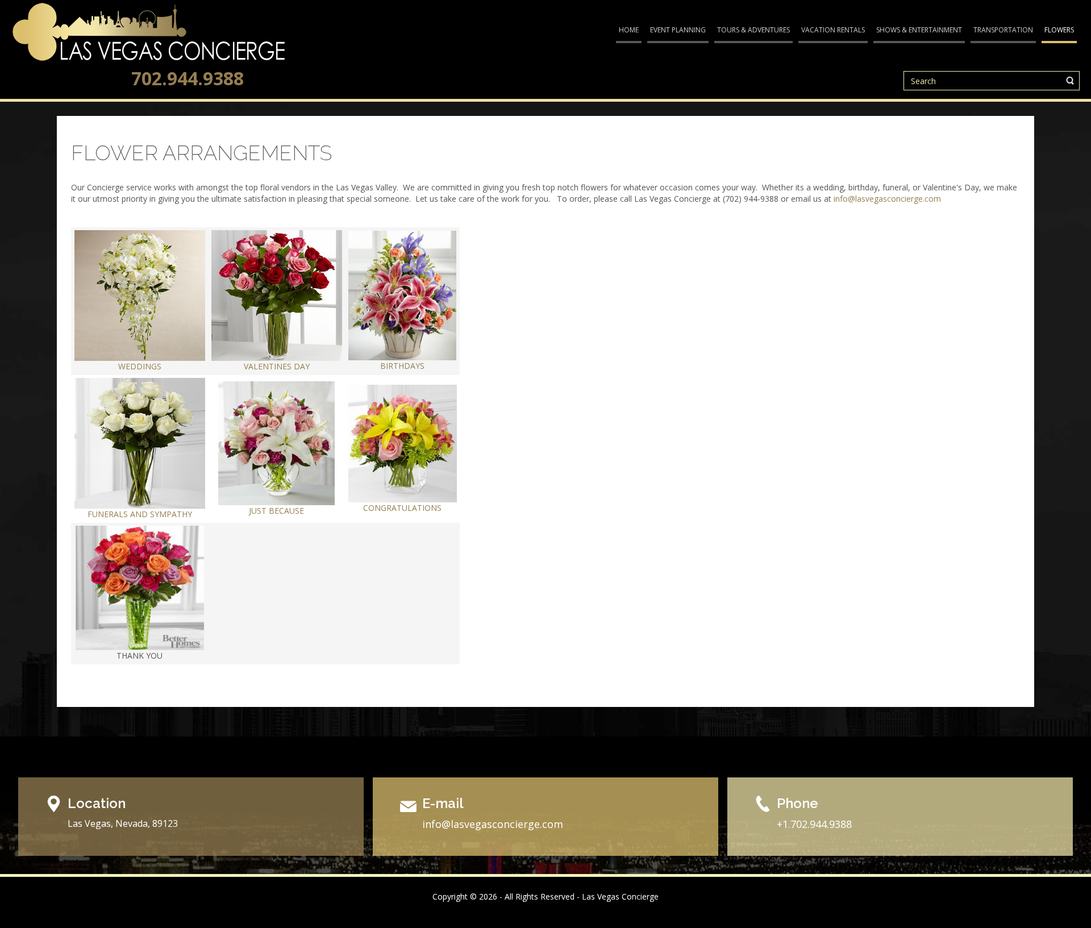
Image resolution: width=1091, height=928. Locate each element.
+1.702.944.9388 (814, 824)
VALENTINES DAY (277, 366)
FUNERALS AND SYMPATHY (140, 514)
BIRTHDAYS (402, 365)
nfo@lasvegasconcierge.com (494, 824)
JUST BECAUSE (276, 510)
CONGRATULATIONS (402, 507)
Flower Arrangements (201, 153)
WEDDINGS (139, 366)
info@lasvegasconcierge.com (887, 198)
